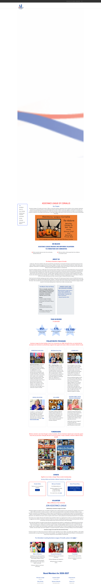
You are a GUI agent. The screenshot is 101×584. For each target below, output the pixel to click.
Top (20, 205)
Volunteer (21, 220)
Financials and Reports (22, 223)
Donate (73, 1)
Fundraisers (21, 216)
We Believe (21, 207)
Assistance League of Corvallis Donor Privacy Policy (74, 489)
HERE (61, 493)
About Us (21, 209)
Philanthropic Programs (22, 214)
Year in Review (22, 211)
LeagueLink (78, 1)
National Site (69, 1)
